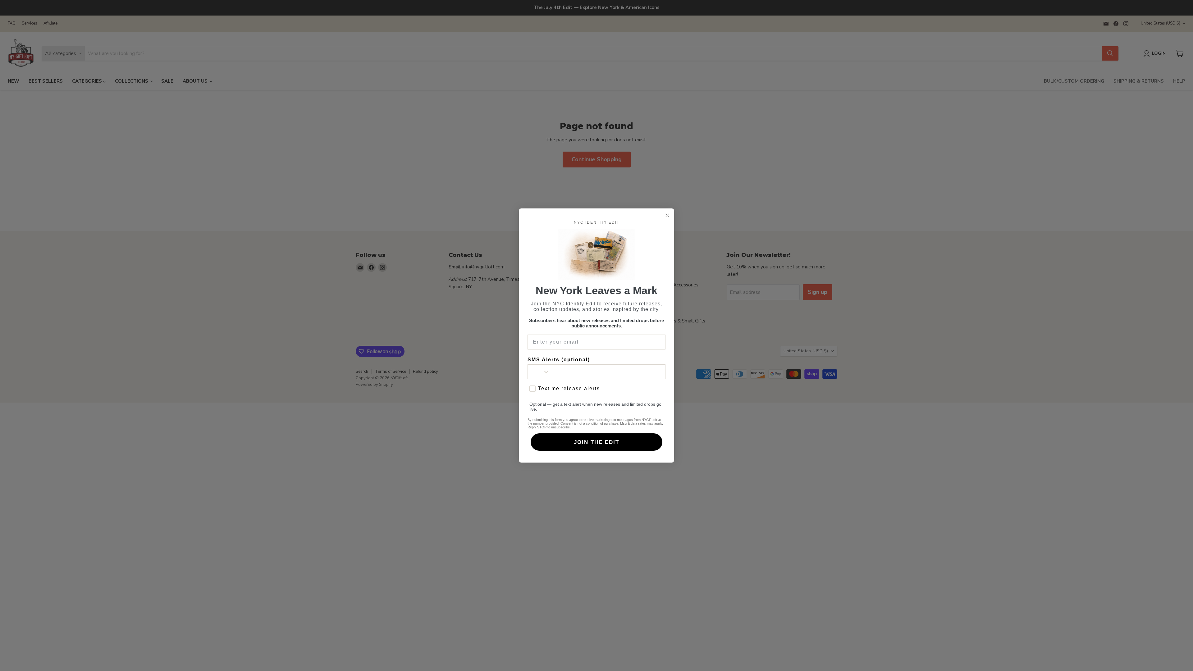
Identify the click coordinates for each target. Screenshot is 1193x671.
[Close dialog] (667, 215)
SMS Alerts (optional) (559, 359)
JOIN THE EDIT (596, 442)
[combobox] (539, 372)
